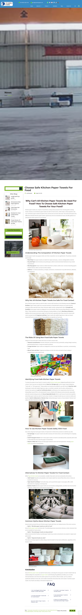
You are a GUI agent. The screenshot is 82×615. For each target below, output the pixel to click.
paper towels (45, 574)
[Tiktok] (56, 2)
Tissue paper (29, 610)
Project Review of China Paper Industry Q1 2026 (16, 222)
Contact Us (69, 6)
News (62, 6)
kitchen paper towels (34, 572)
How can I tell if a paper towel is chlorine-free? (38, 601)
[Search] (20, 188)
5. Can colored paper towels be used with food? (61, 595)
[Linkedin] (54, 2)
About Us (38, 6)
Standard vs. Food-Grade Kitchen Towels (16, 214)
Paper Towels (41, 611)
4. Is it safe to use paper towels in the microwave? (61, 591)
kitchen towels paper (55, 382)
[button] (79, 6)
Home (32, 6)
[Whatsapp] (47, 2)
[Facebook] (49, 2)
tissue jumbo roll (36, 610)
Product (46, 6)
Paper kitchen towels (33, 476)
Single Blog (10, 95)
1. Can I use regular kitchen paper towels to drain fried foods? (38, 591)
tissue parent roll (43, 610)
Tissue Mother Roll (50, 610)
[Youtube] (51, 2)
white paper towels (33, 528)
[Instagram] (58, 2)
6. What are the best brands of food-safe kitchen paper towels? (61, 600)
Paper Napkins (30, 611)
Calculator (55, 6)
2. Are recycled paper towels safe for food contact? (38, 596)
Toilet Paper (36, 611)
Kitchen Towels (48, 611)
